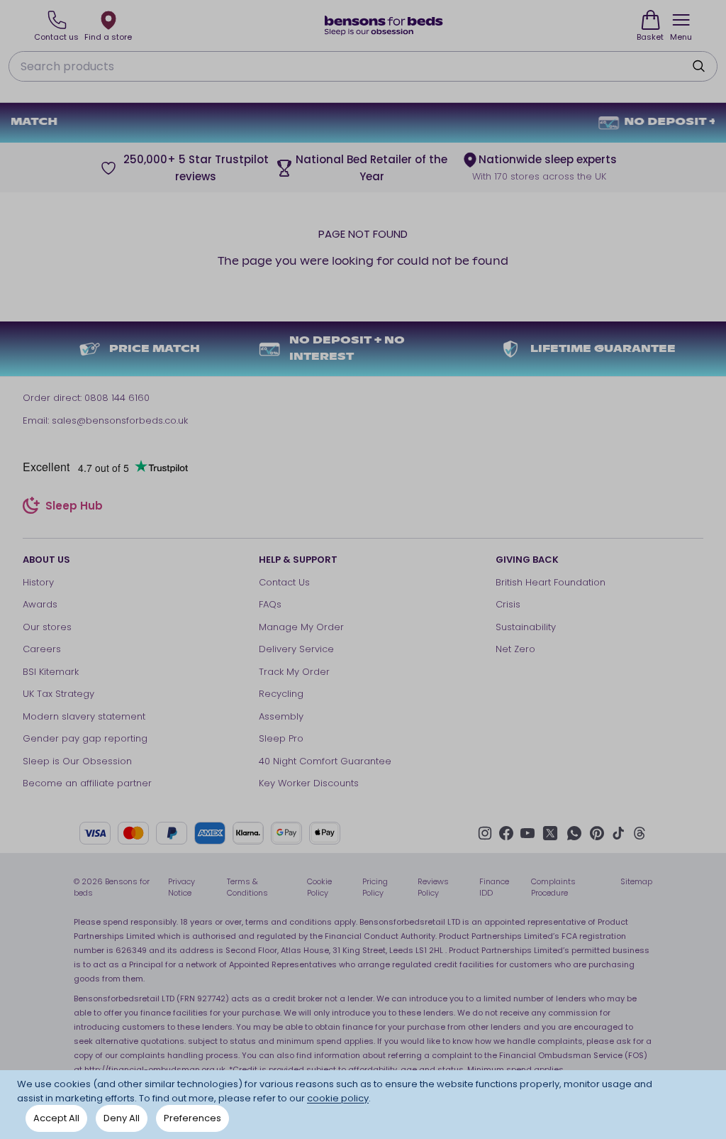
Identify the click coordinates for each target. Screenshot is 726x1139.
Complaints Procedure (553, 887)
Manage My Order (301, 627)
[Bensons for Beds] (384, 25)
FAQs (270, 604)
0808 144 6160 (117, 398)
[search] (698, 66)
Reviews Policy (433, 887)
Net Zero (515, 649)
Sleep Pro (281, 738)
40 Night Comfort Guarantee (325, 761)
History (38, 582)
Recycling (281, 693)
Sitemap (636, 881)
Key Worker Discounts (309, 783)
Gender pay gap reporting (85, 738)
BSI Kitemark (51, 671)
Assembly (281, 716)
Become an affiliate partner (87, 783)
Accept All (56, 1118)
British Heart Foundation (550, 582)
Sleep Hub (74, 507)
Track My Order (294, 671)
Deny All (122, 1118)
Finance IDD (494, 887)
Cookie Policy (319, 887)
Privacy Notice (181, 887)
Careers (42, 649)
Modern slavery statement (84, 716)
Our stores (47, 627)
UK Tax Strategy (58, 693)
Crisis (508, 604)
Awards (40, 604)
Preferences (192, 1118)
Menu (681, 37)
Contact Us (284, 582)
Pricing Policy (375, 887)
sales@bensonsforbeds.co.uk (120, 420)
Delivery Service (296, 649)
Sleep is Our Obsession (77, 761)
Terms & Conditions (247, 887)
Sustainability (526, 627)
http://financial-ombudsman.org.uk (154, 1069)
